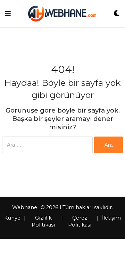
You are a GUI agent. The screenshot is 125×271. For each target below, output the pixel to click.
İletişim (111, 218)
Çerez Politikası (79, 221)
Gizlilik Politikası (43, 221)
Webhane (24, 207)
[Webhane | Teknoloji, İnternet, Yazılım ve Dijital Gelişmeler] (62, 14)
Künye (12, 218)
